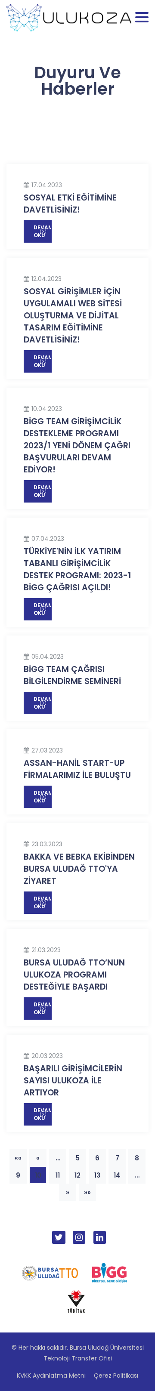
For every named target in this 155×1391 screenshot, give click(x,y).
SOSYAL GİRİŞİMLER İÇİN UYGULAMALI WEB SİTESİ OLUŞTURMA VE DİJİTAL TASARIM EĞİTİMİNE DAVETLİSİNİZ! (73, 315)
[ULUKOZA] (68, 17)
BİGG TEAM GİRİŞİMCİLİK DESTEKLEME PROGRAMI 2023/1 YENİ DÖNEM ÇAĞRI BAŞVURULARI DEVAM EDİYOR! (77, 445)
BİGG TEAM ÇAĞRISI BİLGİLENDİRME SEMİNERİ (72, 675)
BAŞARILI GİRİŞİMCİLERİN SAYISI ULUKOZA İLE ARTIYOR (73, 1080)
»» (87, 1192)
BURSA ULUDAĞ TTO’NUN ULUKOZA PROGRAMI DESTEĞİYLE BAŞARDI (74, 975)
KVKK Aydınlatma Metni (51, 1375)
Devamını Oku (43, 231)
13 (97, 1175)
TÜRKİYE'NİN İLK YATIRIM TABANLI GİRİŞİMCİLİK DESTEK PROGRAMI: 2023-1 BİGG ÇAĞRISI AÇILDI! (77, 569)
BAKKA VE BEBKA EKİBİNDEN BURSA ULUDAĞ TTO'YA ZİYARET (79, 869)
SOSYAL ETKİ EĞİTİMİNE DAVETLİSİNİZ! (70, 204)
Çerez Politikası (116, 1375)
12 (77, 1175)
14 (117, 1175)
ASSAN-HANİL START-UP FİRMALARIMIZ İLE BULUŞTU (77, 769)
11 (58, 1175)
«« (18, 1158)
